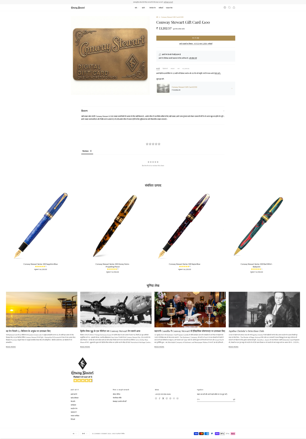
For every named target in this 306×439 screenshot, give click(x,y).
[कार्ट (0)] (234, 7)
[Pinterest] (170, 399)
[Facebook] (159, 399)
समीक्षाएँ (161, 8)
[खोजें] (229, 7)
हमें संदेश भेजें (193, 58)
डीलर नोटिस (116, 394)
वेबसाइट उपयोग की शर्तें (119, 401)
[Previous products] (7, 221)
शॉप (136, 8)
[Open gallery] (110, 55)
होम (157, 17)
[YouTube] (174, 399)
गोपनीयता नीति (117, 398)
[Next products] (299, 221)
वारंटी (158, 68)
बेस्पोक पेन (153, 8)
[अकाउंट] (225, 7)
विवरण (84, 111)
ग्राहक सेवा (169, 8)
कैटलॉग (73, 401)
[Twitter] (163, 399)
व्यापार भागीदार (75, 416)
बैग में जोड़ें (195, 38)
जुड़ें (234, 399)
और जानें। (218, 73)
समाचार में (73, 412)
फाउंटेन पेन (74, 408)
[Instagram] (156, 399)
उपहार (173, 69)
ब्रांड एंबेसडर (75, 398)
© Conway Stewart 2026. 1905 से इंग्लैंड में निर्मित (108, 433)
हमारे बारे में (74, 394)
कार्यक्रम (73, 405)
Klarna (186, 69)
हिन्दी (83, 433)
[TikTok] (167, 399)
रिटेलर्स (73, 419)
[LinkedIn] (177, 399)
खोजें (143, 8)
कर (179, 69)
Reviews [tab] (85, 151)
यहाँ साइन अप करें (168, 2)
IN (73, 433)
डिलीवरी (165, 69)
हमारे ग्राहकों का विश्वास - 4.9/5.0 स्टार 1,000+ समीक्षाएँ (195, 44)
